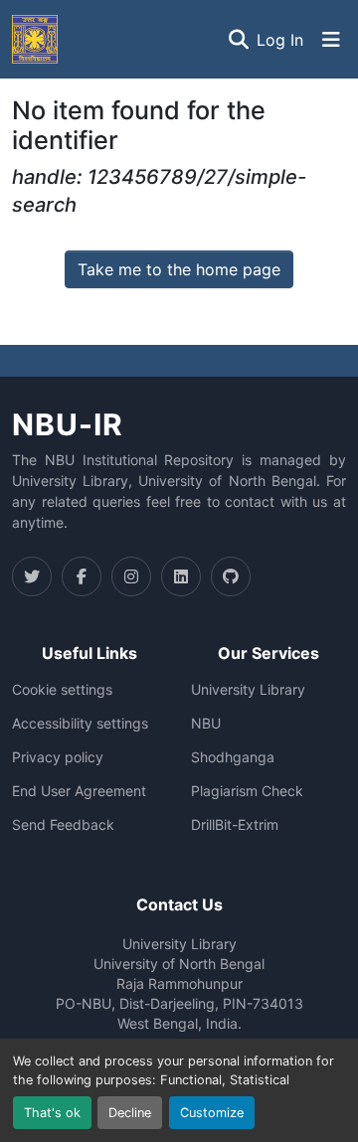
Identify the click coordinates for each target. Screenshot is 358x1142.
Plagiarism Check (247, 791)
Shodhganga (232, 757)
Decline (129, 1112)
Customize (212, 1112)
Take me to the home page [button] (179, 269)
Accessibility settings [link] (80, 724)
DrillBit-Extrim (234, 825)
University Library (248, 690)
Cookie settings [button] (62, 690)
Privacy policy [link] (57, 757)
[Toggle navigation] (331, 40)
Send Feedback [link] (63, 825)
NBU (206, 724)
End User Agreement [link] (79, 791)
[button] (35, 39)
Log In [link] (280, 40)
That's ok (52, 1112)
